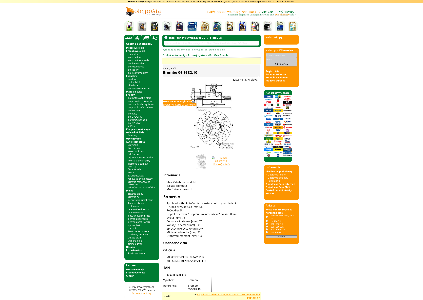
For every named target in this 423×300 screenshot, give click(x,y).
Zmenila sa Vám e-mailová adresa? (277, 79)
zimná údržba (135, 243)
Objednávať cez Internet (280, 184)
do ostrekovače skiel (139, 88)
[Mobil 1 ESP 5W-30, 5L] (129, 26)
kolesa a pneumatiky (139, 160)
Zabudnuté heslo (276, 74)
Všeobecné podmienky (279, 171)
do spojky (133, 69)
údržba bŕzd (134, 237)
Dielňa (130, 190)
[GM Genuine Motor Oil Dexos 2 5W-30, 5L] (280, 26)
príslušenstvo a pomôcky (141, 187)
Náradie (130, 247)
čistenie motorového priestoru (139, 183)
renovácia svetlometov (140, 178)
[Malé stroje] (155, 38)
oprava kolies (135, 225)
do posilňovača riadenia (141, 107)
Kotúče (213, 55)
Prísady (130, 94)
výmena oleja (135, 240)
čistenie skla (134, 169)
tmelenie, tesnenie (138, 234)
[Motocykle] (137, 38)
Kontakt (270, 193)
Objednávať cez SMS (278, 187)
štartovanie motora (138, 231)
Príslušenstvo (134, 250)
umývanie (133, 144)
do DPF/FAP (134, 123)
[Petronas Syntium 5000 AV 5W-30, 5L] (293, 26)
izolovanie (133, 206)
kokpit (131, 172)
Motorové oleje (135, 47)
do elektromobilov (138, 72)
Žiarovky (132, 135)
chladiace (133, 85)
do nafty (132, 113)
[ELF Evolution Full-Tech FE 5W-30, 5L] (242, 26)
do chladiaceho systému (141, 104)
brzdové (132, 79)
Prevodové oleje (135, 50)
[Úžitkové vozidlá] (146, 38)
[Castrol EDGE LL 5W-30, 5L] (205, 26)
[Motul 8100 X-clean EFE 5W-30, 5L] (180, 26)
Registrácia (272, 71)
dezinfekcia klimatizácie (140, 200)
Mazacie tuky (134, 91)
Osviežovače (133, 138)
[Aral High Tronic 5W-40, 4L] (192, 26)
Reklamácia (274, 180)
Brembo (224, 55)
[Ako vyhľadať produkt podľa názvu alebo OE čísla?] (166, 37)
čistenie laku (134, 148)
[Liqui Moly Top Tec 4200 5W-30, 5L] (142, 26)
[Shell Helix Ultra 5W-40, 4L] (255, 26)
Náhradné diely (135, 132)
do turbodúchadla (137, 119)
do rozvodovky (136, 66)
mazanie (132, 228)
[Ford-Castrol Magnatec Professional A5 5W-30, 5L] (217, 26)
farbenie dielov (136, 203)
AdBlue (132, 126)
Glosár (130, 275)
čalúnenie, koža (136, 175)
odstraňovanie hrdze (139, 215)
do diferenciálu (136, 63)
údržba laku (134, 154)
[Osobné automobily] (128, 38)
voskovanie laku (136, 151)
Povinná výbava (136, 253)
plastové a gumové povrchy (138, 165)
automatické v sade (138, 60)
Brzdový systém (197, 55)
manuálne (133, 54)
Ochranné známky (141, 293)
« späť (167, 296)
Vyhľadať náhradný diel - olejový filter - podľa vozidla (193, 49)
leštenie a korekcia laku (140, 157)
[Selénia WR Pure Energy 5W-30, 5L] (154, 26)
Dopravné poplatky (278, 177)
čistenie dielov (135, 193)
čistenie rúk (134, 196)
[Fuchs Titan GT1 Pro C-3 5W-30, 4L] (167, 26)
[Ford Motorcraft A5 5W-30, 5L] (267, 26)
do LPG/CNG (135, 116)
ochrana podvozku (138, 218)
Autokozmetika (135, 141)
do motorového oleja (139, 97)
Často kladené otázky (279, 190)
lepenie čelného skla (139, 209)
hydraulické (134, 82)
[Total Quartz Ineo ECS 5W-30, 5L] (230, 26)
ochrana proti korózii (139, 221)
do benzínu (134, 110)
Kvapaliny (131, 76)
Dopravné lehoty (277, 174)
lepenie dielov (135, 212)
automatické (134, 57)
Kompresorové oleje (138, 129)
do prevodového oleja (140, 101)
